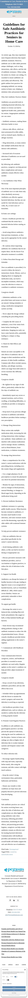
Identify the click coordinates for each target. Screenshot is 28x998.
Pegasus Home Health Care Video (11, 957)
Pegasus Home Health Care (14, 11)
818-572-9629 (18, 4)
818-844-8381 (15, 7)
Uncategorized (13, 849)
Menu (14, 16)
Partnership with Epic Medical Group (12, 939)
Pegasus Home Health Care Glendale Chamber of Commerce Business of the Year (13, 951)
